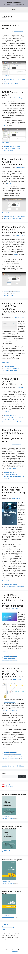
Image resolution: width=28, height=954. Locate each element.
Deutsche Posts (8, 786)
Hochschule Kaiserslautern (14, 417)
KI (22, 417)
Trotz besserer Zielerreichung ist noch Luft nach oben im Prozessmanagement (13, 600)
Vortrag (20, 422)
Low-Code (5, 419)
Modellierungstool (14, 758)
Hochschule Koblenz (11, 368)
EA (10, 754)
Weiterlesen (5, 75)
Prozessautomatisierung (8, 422)
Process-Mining (12, 419)
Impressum (5, 924)
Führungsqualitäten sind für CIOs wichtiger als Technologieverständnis (14, 309)
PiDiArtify (6, 474)
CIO (5, 368)
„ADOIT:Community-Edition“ (9, 710)
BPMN (19, 79)
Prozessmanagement (7, 660)
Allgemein (6, 79)
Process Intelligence (9, 586)
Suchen (4, 773)
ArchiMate (6, 754)
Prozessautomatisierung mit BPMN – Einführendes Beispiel (13, 230)
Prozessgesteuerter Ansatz (9, 476)
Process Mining (19, 586)
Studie (15, 370)
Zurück (4, 766)
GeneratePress (14, 951)
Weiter (21, 766)
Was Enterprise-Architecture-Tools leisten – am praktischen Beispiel (12, 672)
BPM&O (13, 658)
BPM (11, 79)
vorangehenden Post (9, 702)
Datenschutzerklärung (8, 927)
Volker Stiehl (20, 476)
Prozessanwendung (15, 474)
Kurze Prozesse (14, 3)
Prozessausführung (7, 150)
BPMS (23, 79)
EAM (13, 754)
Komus (11, 370)
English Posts (8, 785)
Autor (3, 929)
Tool (21, 758)
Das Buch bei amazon (8, 818)
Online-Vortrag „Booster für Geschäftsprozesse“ (12, 381)
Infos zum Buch (6, 816)
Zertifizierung (5, 478)
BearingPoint (7, 658)
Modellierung (13, 752)
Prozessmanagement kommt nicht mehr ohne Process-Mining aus (13, 491)
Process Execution (21, 218)
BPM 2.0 (15, 79)
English (4, 81)
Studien (12, 366)
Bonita (4, 59)
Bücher (15, 584)
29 (18, 766)
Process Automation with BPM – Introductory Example (13, 162)
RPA (17, 422)
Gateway (18, 148)
